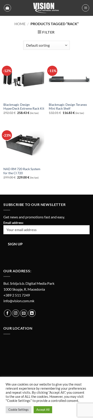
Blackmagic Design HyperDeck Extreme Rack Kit (23, 107)
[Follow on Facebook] (7, 313)
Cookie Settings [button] (18, 409)
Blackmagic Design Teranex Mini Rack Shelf (68, 107)
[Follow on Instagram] (15, 313)
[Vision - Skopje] (46, 8)
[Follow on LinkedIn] (32, 313)
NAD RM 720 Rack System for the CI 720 (21, 171)
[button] (7, 8)
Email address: (13, 222)
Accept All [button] (42, 409)
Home (20, 24)
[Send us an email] (24, 313)
